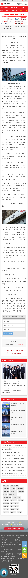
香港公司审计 (23, 7)
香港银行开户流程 (14, 485)
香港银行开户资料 (16, 497)
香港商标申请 (11, 537)
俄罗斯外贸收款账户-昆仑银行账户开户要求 (12, 446)
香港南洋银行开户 (14, 509)
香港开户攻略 (6, 509)
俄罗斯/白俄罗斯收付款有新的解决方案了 (12, 464)
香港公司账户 (21, 500)
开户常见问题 (14, 10)
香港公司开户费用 (7, 497)
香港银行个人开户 (20, 535)
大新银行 (19, 512)
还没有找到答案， (14, 344)
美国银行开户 (6, 506)
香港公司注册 (14, 7)
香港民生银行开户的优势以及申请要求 (11, 452)
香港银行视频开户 (14, 506)
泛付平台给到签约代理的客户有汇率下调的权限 (13, 470)
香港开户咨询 (23, 10)
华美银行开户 (21, 491)
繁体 (26, 1)
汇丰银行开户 (6, 491)
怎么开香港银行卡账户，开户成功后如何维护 (13, 467)
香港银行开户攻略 (20, 488)
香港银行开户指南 (4, 10)
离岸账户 (5, 494)
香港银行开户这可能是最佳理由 (15, 350)
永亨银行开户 (13, 500)
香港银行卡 (13, 512)
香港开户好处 (6, 512)
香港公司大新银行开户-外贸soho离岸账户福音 (13, 461)
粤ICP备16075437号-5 (12, 558)
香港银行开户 (10, 535)
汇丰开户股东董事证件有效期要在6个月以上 (13, 474)
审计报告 (13, 488)
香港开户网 (7, 4)
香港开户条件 (6, 485)
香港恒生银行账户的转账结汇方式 (16, 353)
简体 (23, 1)
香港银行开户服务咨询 (14, 528)
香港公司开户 (4, 7)
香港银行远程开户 (14, 503)
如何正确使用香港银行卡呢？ (9, 449)
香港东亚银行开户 (12, 494)
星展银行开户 (6, 488)
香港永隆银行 (6, 503)
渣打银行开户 (6, 500)
